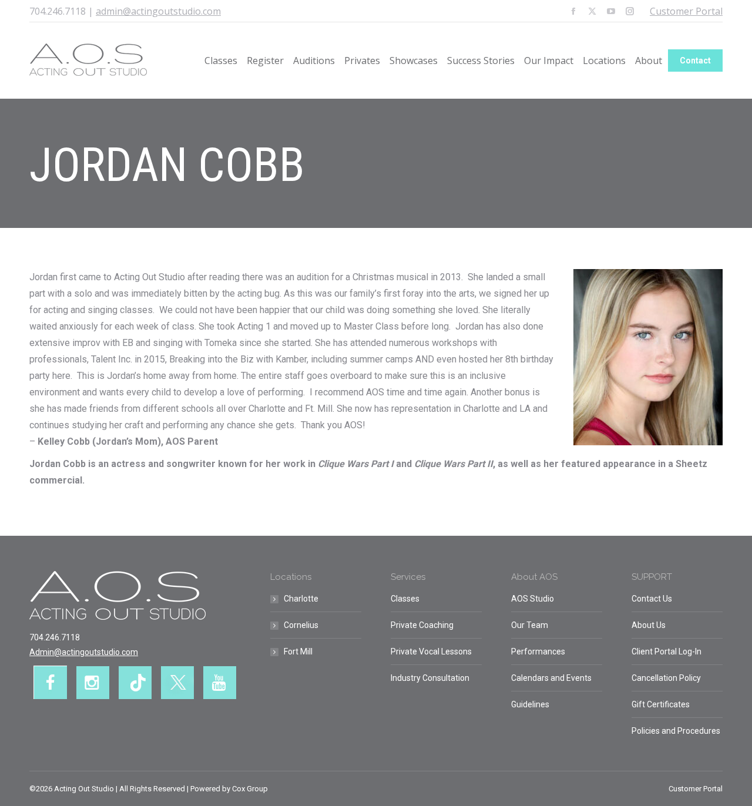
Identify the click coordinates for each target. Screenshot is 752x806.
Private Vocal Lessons (431, 651)
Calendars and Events (551, 678)
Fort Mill (298, 651)
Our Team (529, 625)
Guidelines (530, 704)
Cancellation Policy (666, 678)
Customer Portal (686, 11)
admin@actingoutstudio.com (158, 11)
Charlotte (301, 598)
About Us (649, 625)
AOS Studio (532, 598)
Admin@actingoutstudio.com (83, 652)
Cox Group (250, 788)
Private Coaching (422, 625)
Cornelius (301, 625)
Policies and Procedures (676, 731)
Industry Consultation (430, 678)
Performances (538, 651)
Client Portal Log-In (666, 651)
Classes (405, 598)
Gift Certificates (661, 704)
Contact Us (652, 598)
